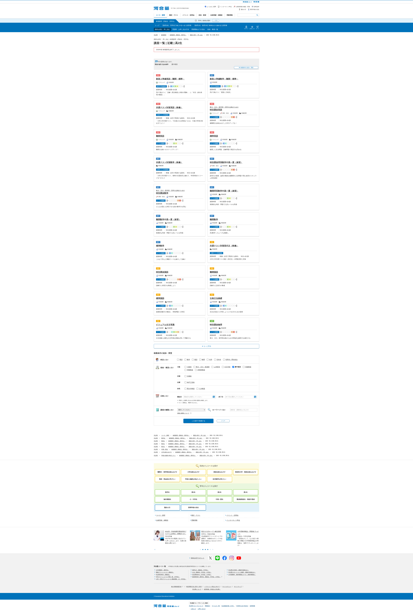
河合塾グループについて (196, 606)
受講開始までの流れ (198, 29)
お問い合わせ (202, 609)
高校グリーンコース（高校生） (165, 572)
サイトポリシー (226, 586)
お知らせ (193, 609)
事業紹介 (207, 606)
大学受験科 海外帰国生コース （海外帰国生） (242, 574)
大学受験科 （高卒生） (162, 570)
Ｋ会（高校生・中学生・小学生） (202, 572)
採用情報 (252, 606)
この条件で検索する (198, 421)
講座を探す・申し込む (162, 29)
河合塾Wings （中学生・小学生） (202, 574)
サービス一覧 (216, 606)
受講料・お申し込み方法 (180, 29)
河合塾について (196, 589)
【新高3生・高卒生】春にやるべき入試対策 (176, 25)
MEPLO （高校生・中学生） (200, 570)
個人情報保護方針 (176, 586)
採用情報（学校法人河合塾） (212, 589)
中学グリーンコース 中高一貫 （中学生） (168, 577)
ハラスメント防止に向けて (212, 586)
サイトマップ (238, 586)
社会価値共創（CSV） (228, 606)
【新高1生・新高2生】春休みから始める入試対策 (210, 25)
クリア (223, 421)
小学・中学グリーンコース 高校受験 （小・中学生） (171, 579)
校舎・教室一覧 (212, 29)
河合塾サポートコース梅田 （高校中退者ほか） (242, 572)
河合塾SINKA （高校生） (163, 574)
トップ (157, 25)
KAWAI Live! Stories (242, 606)
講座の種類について (183, 413)
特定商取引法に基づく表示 (194, 586)
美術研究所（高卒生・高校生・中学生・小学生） (206, 577)
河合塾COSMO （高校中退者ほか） (238, 570)
